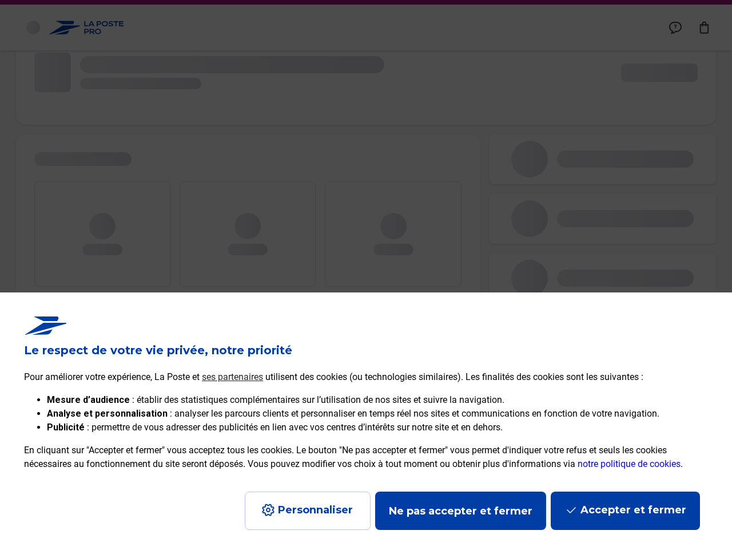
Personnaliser (315, 510)
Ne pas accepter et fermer (460, 511)
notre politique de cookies (629, 463)
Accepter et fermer (633, 510)
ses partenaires (232, 376)
